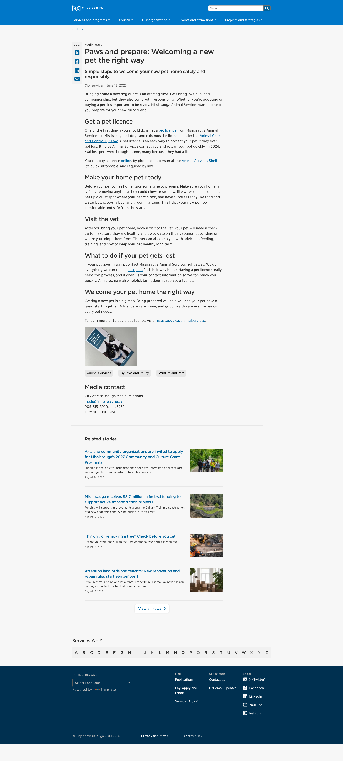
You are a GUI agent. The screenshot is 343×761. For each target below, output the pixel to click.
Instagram (256, 713)
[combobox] (235, 8)
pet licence (168, 130)
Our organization (154, 20)
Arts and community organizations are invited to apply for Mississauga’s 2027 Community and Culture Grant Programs (134, 456)
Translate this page (84, 674)
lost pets (135, 270)
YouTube (255, 705)
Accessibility (192, 736)
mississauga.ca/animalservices (180, 320)
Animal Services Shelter (201, 161)
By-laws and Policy (135, 373)
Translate (108, 689)
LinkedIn (255, 696)
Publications (184, 679)
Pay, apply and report (186, 690)
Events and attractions (196, 20)
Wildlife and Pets (171, 373)
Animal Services (99, 373)
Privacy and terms (154, 736)
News (79, 29)
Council (124, 20)
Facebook (256, 688)
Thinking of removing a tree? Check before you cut (130, 536)
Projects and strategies (242, 20)
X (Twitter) (257, 679)
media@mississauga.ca (104, 401)
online (126, 161)
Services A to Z (186, 701)
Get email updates (222, 688)
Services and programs (89, 20)
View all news (150, 608)
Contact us (217, 679)
